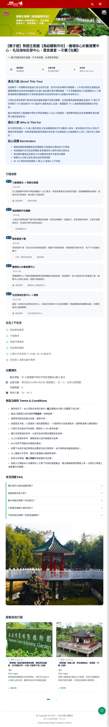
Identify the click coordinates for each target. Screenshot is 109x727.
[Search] (92, 4)
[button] (49, 626)
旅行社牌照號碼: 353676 (55, 719)
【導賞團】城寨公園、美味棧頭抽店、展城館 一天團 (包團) (78, 664)
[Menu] (100, 4)
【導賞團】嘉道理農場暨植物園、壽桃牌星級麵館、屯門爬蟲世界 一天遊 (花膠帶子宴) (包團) (27, 664)
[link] (29, 656)
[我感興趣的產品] (102, 710)
